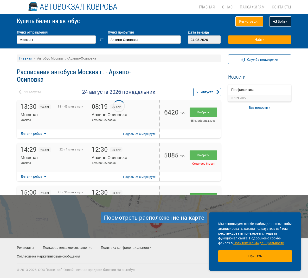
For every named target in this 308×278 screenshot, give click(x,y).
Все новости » (259, 107)
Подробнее (139, 134)
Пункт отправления (32, 32)
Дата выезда (198, 32)
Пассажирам (252, 6)
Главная (207, 6)
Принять (255, 256)
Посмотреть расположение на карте (154, 217)
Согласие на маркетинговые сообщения (48, 256)
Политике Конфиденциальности (258, 243)
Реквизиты (25, 247)
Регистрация (249, 21)
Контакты (281, 6)
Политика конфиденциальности (126, 247)
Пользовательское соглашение (67, 247)
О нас (227, 6)
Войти (282, 21)
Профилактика (243, 89)
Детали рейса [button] (32, 133)
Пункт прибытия (121, 32)
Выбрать (203, 112)
